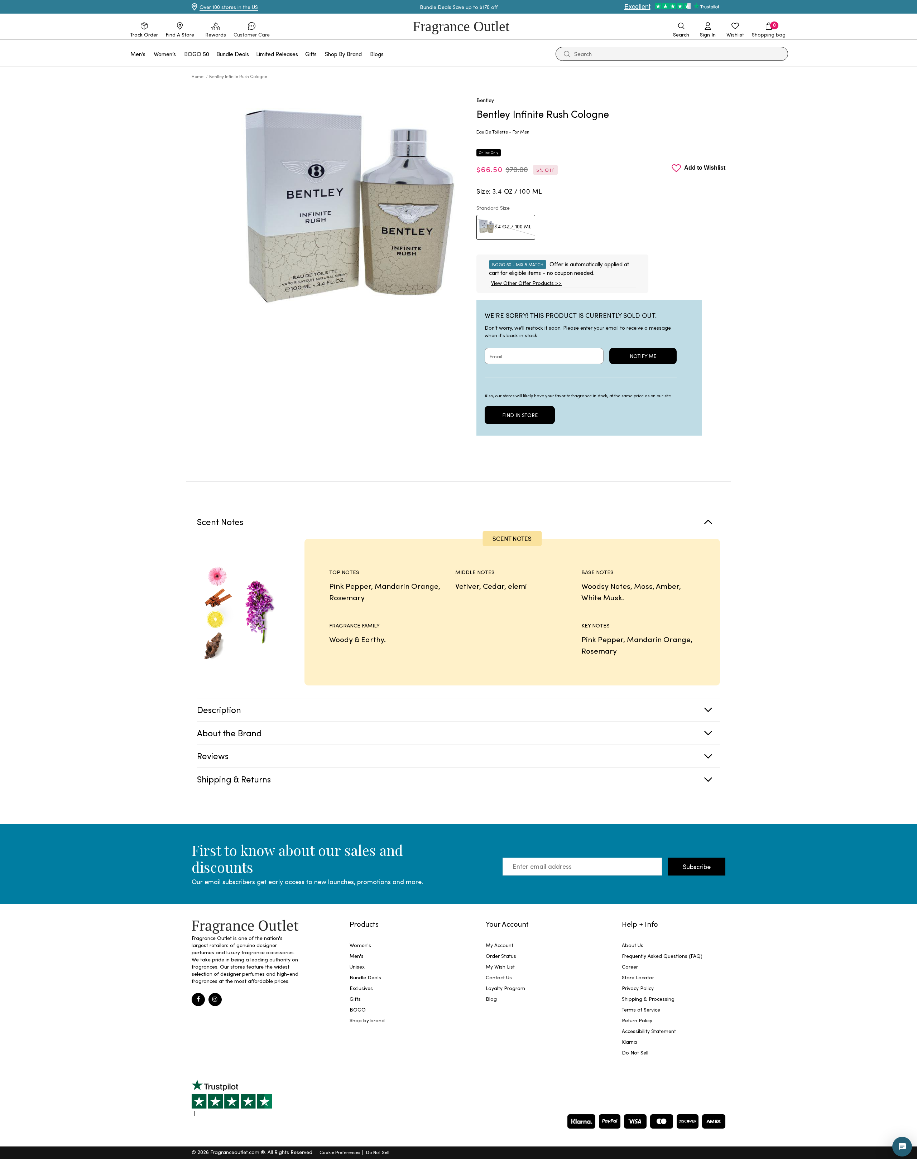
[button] (252, 30)
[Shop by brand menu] (366, 54)
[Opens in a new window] (232, 1098)
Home (198, 76)
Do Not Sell (377, 1152)
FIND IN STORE (520, 415)
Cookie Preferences (340, 1152)
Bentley (485, 99)
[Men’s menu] (150, 54)
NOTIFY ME (643, 356)
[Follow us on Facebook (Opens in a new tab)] (198, 999)
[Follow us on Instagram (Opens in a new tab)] (215, 999)
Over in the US (229, 7)
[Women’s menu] (180, 54)
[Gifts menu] (321, 54)
